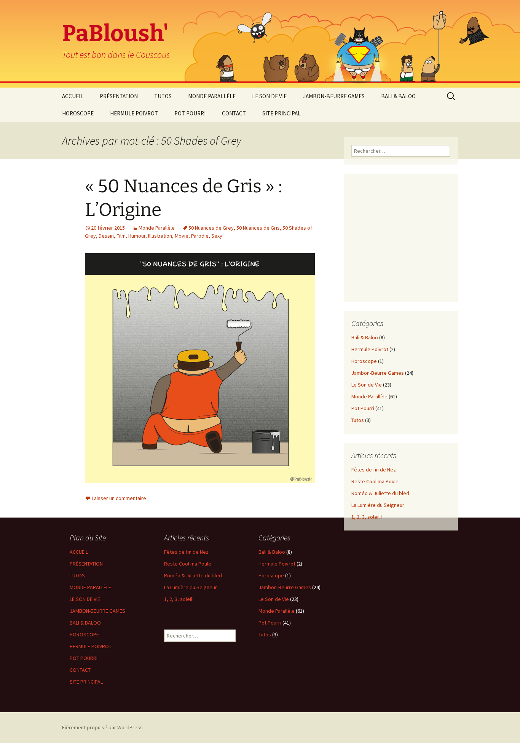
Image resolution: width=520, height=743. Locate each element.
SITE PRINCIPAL (281, 113)
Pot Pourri (362, 408)
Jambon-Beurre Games (377, 372)
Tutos (357, 420)
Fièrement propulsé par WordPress (102, 727)
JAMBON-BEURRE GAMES (334, 96)
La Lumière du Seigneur (377, 505)
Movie (181, 235)
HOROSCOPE (78, 113)
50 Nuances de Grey (211, 227)
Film (121, 235)
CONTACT (234, 113)
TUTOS (163, 96)
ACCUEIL (72, 96)
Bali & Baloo (364, 337)
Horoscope (364, 361)
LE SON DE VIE (269, 96)
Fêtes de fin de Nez (373, 469)
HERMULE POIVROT (134, 113)
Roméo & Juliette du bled (380, 493)
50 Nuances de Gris (258, 227)
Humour (136, 235)
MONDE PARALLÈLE (212, 96)
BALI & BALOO (398, 96)
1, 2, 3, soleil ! (366, 516)
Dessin (106, 235)
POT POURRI (190, 113)
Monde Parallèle (157, 227)
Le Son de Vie (366, 384)
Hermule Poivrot (369, 349)
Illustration (160, 235)
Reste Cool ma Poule (375, 481)
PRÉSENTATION (119, 96)
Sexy (216, 235)
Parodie (200, 235)
